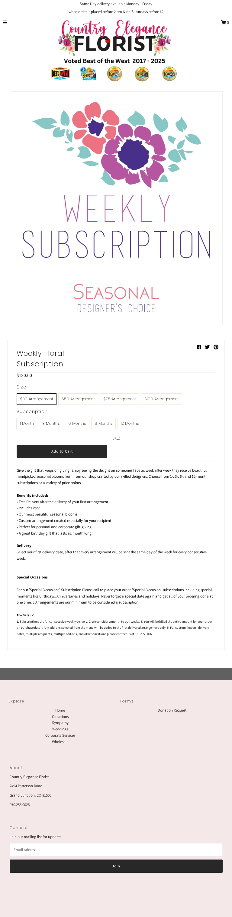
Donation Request (172, 710)
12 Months (130, 423)
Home (60, 710)
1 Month (27, 423)
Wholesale (60, 741)
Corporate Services (60, 735)
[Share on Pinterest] (216, 347)
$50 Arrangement (78, 399)
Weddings (60, 729)
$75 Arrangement (119, 399)
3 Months (51, 423)
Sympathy (60, 722)
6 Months (77, 423)
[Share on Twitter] (207, 347)
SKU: (116, 438)
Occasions (60, 716)
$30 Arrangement (36, 399)
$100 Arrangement (161, 399)
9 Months (103, 423)
